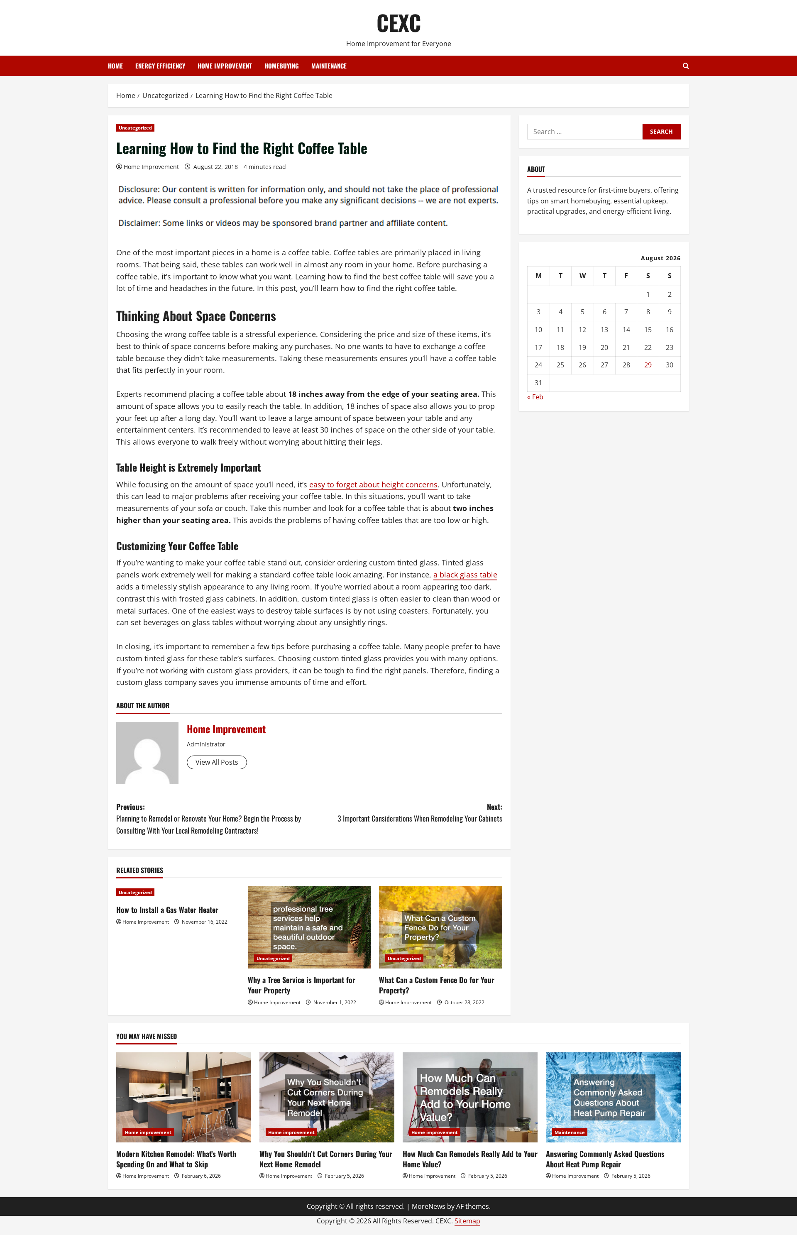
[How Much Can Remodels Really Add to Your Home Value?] (470, 1097)
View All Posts (217, 762)
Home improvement (225, 65)
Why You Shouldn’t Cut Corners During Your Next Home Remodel (325, 1158)
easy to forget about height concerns (373, 484)
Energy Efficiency (160, 65)
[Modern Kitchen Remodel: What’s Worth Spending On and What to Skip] (183, 1097)
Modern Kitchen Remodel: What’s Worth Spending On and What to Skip (176, 1158)
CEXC (398, 22)
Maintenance (329, 65)
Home (115, 65)
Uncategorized (135, 128)
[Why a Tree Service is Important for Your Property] (309, 927)
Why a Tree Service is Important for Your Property (301, 984)
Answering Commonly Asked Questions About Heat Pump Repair (605, 1158)
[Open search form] (686, 66)
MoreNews (428, 1206)
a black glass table (465, 575)
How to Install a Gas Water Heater (167, 909)
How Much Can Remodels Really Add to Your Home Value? (470, 1158)
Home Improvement (151, 167)
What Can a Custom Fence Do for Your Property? (436, 984)
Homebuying (281, 65)
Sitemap (467, 1220)
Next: (419, 812)
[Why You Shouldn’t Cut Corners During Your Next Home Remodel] (326, 1097)
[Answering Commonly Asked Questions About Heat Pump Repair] (613, 1097)
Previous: (208, 818)
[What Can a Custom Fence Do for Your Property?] (440, 927)
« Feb (535, 397)
